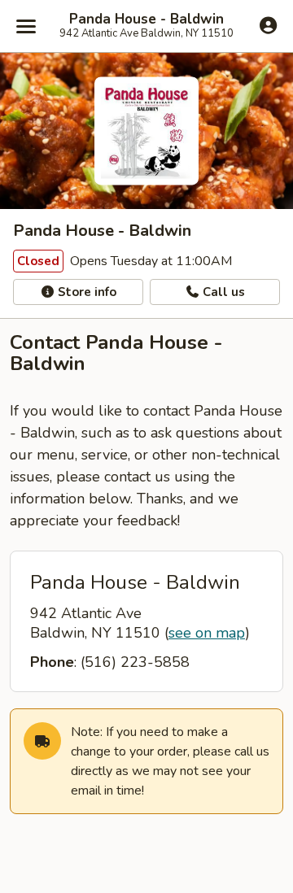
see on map (206, 633)
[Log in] (268, 25)
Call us (222, 292)
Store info (85, 292)
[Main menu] (26, 26)
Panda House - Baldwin (146, 19)
